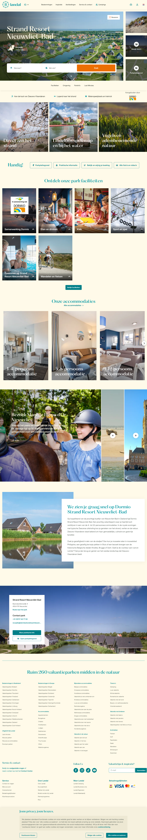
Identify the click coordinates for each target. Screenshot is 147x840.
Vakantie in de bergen (81, 750)
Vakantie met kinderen (117, 711)
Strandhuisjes (42, 737)
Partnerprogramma (43, 796)
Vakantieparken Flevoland (10, 693)
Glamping (113, 687)
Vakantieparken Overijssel (10, 712)
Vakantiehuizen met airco (82, 725)
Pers (39, 800)
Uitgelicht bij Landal (8, 731)
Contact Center (27, 771)
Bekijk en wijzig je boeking (98, 165)
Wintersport (114, 750)
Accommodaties (43, 711)
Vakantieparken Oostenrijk (46, 696)
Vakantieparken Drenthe (9, 690)
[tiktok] (88, 772)
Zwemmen (113, 753)
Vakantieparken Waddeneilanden (12, 719)
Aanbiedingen (71, 5)
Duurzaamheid (42, 787)
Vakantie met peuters (116, 718)
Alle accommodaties (72, 305)
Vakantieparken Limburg (9, 706)
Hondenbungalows (80, 729)
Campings (102, 5)
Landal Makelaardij (79, 793)
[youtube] (94, 772)
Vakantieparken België (45, 687)
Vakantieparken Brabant (9, 687)
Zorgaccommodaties (80, 716)
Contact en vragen (8, 783)
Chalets (40, 721)
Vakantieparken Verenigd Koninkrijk (49, 703)
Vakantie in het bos (80, 741)
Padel (112, 743)
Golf (111, 737)
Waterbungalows (43, 747)
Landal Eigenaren (79, 790)
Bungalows (41, 718)
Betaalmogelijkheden (9, 793)
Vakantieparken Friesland (10, 696)
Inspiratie (59, 5)
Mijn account (6, 787)
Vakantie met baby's (116, 715)
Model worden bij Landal (45, 793)
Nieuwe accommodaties (9, 741)
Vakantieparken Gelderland (10, 700)
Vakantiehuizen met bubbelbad (83, 719)
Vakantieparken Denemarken (47, 690)
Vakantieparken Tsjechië (46, 700)
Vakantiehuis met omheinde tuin (84, 696)
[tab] (50, 435)
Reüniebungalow (79, 706)
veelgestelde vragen (16, 768)
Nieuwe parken (7, 737)
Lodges (40, 728)
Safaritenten (42, 731)
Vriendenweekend (116, 706)
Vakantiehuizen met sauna (82, 722)
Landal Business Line (80, 787)
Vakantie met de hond (117, 700)
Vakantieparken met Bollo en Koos (120, 725)
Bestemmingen (46, 5)
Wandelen (113, 746)
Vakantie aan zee (79, 747)
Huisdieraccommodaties (81, 693)
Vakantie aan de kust (80, 737)
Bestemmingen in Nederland (11, 683)
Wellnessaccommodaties (82, 712)
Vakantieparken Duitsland (46, 693)
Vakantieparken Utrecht (9, 716)
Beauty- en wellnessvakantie (119, 703)
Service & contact (85, 5)
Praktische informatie (68, 165)
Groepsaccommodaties (81, 690)
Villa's (40, 744)
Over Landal (41, 783)
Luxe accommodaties (81, 703)
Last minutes (6, 734)
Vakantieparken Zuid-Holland (11, 725)
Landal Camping (79, 783)
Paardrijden (113, 740)
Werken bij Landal (43, 790)
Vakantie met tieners (116, 721)
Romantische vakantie (117, 696)
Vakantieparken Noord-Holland (11, 709)
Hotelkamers (42, 725)
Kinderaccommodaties (81, 700)
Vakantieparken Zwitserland (46, 706)
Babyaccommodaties (80, 687)
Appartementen (43, 715)
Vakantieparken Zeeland (9, 722)
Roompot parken (7, 744)
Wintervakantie (115, 693)
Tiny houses (42, 741)
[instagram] (82, 772)
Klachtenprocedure (8, 796)
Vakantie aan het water (81, 744)
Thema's (113, 683)
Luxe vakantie (114, 690)
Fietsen (112, 733)
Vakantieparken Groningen (10, 703)
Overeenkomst (6, 790)
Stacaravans (42, 734)
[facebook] (76, 772)
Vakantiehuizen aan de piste (83, 709)
